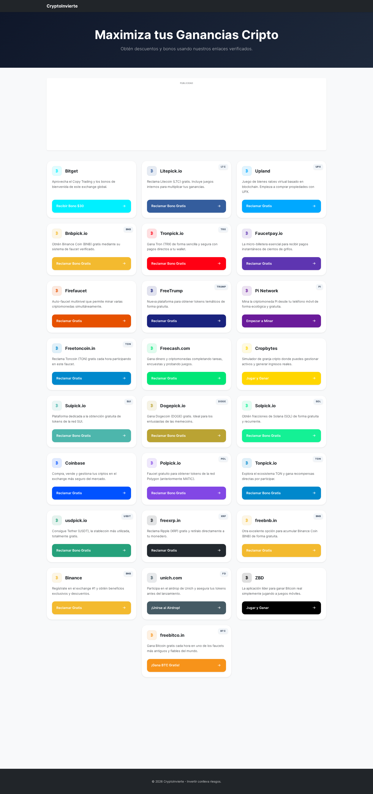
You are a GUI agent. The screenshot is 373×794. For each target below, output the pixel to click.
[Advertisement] (186, 116)
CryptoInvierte (62, 6)
